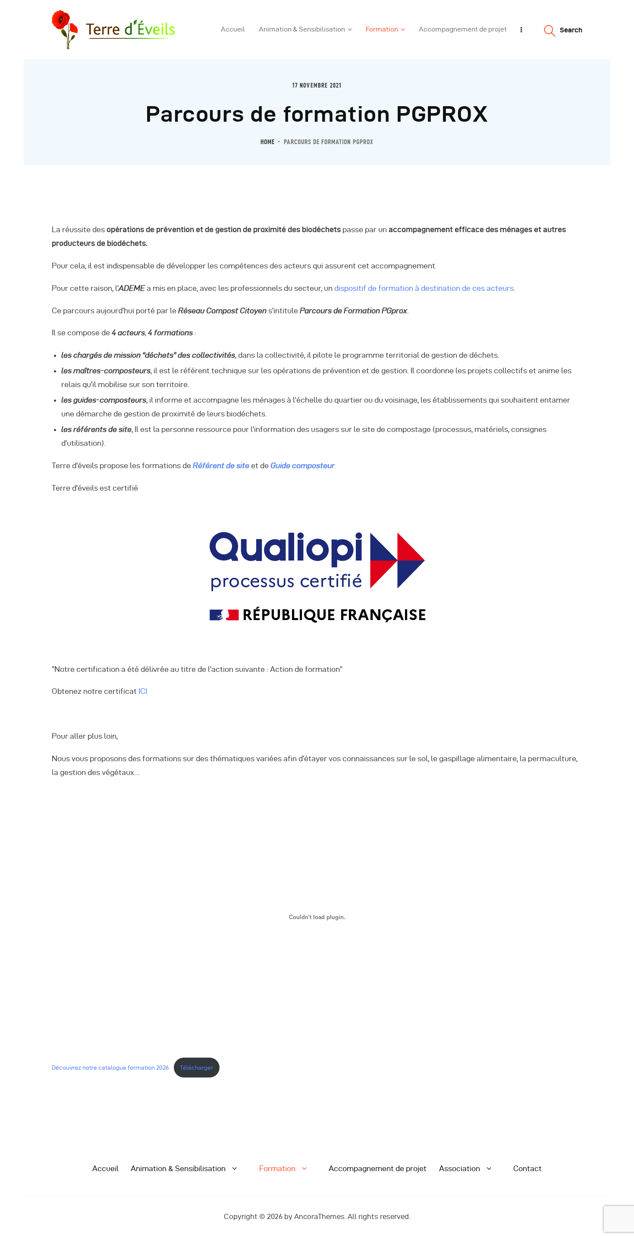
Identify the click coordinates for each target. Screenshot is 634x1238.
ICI (142, 691)
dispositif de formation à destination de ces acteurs (423, 288)
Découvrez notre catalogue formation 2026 (110, 1067)
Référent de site (221, 465)
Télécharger (196, 1067)
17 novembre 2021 (316, 85)
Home (268, 141)
